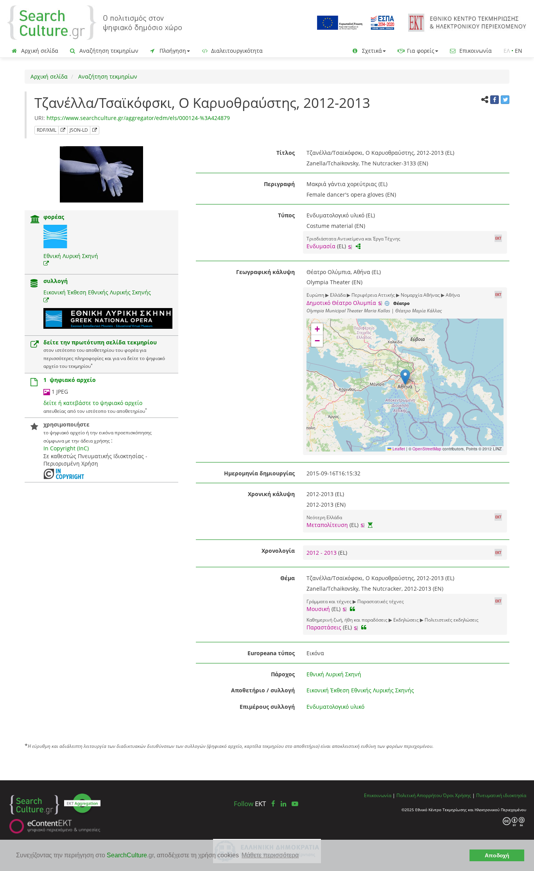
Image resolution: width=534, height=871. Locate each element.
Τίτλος (285, 152)
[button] (405, 377)
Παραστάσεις (323, 627)
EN (518, 50)
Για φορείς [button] (419, 50)
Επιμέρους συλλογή (267, 706)
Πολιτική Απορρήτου (419, 795)
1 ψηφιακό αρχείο (69, 380)
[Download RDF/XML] (63, 130)
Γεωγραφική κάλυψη (265, 272)
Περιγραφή (279, 184)
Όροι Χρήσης (457, 795)
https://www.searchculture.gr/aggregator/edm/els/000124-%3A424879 (138, 118)
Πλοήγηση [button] (172, 50)
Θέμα (287, 578)
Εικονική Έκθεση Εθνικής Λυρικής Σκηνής (97, 292)
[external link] (46, 263)
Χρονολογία (278, 550)
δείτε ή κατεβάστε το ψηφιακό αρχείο (92, 403)
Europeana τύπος (271, 653)
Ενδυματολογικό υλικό (335, 706)
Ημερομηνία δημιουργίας (259, 473)
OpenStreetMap (426, 449)
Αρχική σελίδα (39, 50)
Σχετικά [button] (371, 50)
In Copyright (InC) (66, 448)
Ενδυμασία (320, 246)
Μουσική (318, 609)
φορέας (53, 216)
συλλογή (55, 281)
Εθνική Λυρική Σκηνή (70, 256)
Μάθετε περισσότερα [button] (270, 855)
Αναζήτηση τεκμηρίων (108, 50)
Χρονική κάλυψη (271, 494)
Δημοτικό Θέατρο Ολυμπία (341, 302)
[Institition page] (35, 220)
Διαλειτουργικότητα (236, 50)
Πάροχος (283, 674)
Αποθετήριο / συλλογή (263, 690)
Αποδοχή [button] (497, 855)
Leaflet (398, 449)
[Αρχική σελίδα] (94, 22)
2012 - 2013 (322, 552)
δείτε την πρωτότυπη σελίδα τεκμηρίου (100, 342)
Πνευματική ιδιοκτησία (501, 795)
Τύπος (286, 215)
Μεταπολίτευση (327, 525)
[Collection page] (34, 284)
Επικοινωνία (475, 50)
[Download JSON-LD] (94, 130)
